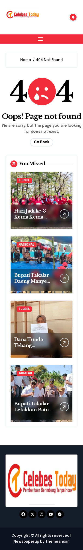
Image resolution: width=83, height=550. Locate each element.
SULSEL (24, 180)
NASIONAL (26, 244)
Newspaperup (26, 542)
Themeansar (57, 542)
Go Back (41, 142)
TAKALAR (25, 373)
